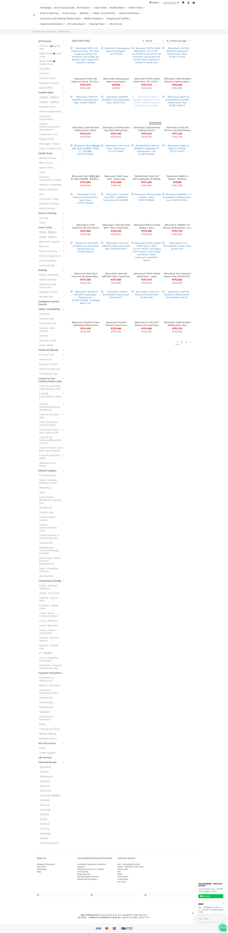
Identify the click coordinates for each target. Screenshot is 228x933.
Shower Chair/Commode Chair (48, 527)
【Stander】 (45, 767)
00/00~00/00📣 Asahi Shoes (50, 55)
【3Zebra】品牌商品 (49, 795)
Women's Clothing (49, 203)
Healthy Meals (116, 7)
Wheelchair (45, 487)
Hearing (43, 217)
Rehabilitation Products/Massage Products (49, 550)
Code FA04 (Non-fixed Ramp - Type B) (77, 490)
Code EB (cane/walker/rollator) (50, 396)
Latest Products (47, 78)
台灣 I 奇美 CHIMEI (77, 142)
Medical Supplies (93, 18)
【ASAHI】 (44, 781)
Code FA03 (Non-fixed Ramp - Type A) (77, 480)
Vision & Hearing (49, 13)
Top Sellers (45, 68)
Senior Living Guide (64, 7)
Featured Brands (49, 31)
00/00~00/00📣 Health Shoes (47, 62)
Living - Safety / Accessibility (47, 632)
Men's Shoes (45, 162)
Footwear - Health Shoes (48, 607)
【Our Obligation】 (49, 843)
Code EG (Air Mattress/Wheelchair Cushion (50, 440)
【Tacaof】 (45, 805)
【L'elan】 (44, 771)
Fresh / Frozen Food (50, 148)
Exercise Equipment (78, 365)
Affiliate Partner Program (87, 879)
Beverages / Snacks (49, 143)
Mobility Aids (46, 296)
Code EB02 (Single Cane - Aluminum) (77, 396)
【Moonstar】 (64, 31)
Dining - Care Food (49, 593)
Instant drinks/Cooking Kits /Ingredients (49, 126)
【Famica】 (45, 809)
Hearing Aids (46, 576)
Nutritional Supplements (46, 118)
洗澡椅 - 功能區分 (48, 236)
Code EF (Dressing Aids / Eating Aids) (49, 431)
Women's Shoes (47, 158)
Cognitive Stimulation (51, 23)
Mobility (84, 13)
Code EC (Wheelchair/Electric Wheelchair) (50, 406)
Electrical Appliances (50, 255)
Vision (42, 222)
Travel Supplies (47, 752)
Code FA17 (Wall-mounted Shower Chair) (77, 526)
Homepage (45, 7)
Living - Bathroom (48, 625)
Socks (42, 172)
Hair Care (73, 355)
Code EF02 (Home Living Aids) (77, 432)
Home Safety (46, 345)
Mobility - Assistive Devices (49, 639)
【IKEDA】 (44, 824)
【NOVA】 (44, 814)
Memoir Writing (47, 733)
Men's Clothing (47, 208)
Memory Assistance (49, 685)
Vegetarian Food (48, 134)
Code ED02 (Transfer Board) (76, 425)
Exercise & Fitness (48, 364)
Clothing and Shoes (49, 729)
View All (36, 31)
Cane (42, 492)
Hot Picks (44, 73)
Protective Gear (76, 360)
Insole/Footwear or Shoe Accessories (49, 537)
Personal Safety (47, 340)
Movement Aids (47, 323)
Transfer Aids (46, 512)
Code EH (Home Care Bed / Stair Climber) (50, 449)
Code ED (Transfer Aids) (49, 416)
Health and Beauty (129, 13)
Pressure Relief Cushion (47, 518)
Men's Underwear (48, 189)
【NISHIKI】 (45, 790)
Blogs (39, 872)
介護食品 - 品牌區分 (49, 102)
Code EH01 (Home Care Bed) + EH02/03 (77, 451)
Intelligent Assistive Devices (48, 303)
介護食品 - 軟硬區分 (49, 97)
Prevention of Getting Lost (46, 679)
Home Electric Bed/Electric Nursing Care (50, 500)
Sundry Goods (47, 265)
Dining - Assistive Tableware (48, 587)
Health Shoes (136, 7)
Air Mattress (45, 507)
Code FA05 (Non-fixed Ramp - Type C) (77, 501)
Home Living (68, 13)
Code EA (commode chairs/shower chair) (50, 387)
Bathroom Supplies (49, 241)
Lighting (43, 335)
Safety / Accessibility (104, 13)
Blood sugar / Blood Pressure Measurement (50, 560)
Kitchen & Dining (48, 251)
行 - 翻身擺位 (45, 653)
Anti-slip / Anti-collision (47, 329)
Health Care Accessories (74, 390)
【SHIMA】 (45, 800)
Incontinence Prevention (46, 718)
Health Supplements (50, 111)
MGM (120, 874)
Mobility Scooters (48, 292)
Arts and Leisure (76, 23)
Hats (41, 194)
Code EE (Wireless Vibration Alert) (48, 423)
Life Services (115, 23)
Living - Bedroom (48, 620)
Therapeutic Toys (48, 373)
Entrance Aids (46, 318)
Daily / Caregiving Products (48, 570)
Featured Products (49, 83)
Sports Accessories (78, 370)
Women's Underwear (50, 184)
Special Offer (46, 87)
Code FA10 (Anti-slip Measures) (78, 510)
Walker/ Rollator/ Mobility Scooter (48, 481)
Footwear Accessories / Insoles (50, 178)
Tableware (44, 711)
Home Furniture (47, 260)
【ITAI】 (43, 819)
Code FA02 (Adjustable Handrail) (74, 469)
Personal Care (46, 354)
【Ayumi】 (44, 786)
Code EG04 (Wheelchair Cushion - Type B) (77, 441)
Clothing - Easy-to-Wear (49, 599)
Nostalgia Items (47, 738)
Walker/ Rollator (48, 279)
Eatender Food (47, 106)
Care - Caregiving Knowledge (48, 659)
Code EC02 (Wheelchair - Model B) (78, 408)
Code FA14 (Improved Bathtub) (78, 518)
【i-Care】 (44, 828)
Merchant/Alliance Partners (88, 877)
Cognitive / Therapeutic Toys (48, 691)
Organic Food (46, 139)
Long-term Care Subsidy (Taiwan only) (60, 18)
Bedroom (44, 246)
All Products (83, 7)
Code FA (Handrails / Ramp (50, 457)
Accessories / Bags (49, 198)
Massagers (73, 374)
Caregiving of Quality (117, 18)
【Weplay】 (45, 833)
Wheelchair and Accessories (47, 286)
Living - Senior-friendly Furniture (48, 614)
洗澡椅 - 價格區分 (48, 232)
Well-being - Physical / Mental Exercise (50, 667)
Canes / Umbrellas (49, 274)
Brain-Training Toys (49, 368)
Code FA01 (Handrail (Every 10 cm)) (78, 459)
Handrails (44, 313)
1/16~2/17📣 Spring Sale (50, 47)
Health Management (75, 382)
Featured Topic (97, 23)
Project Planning (83, 874)
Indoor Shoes (46, 167)
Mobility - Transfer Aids (49, 647)
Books (42, 724)
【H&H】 (44, 838)
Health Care (45, 359)
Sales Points (100, 7)
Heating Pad (45, 542)
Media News (42, 869)
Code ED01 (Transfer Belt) (75, 417)
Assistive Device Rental (47, 464)
